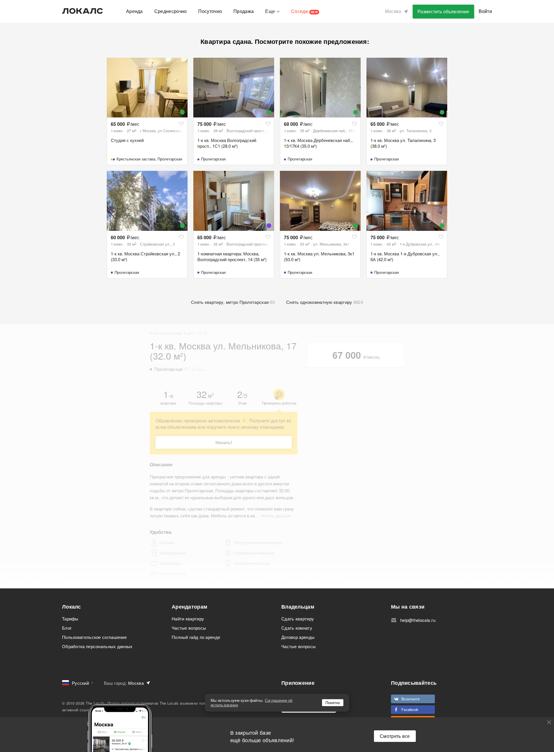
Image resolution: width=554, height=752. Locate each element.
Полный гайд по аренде (196, 637)
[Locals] (82, 11)
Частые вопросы (189, 628)
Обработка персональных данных (97, 646)
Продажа (243, 11)
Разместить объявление (443, 11)
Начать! (224, 442)
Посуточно (210, 11)
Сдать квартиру (297, 619)
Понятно (332, 702)
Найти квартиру (188, 619)
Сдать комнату (296, 628)
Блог (67, 628)
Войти (485, 11)
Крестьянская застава (136, 159)
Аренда (134, 11)
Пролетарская (170, 159)
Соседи (304, 11)
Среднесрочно (170, 11)
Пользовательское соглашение (94, 637)
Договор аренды (298, 637)
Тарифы (70, 619)
